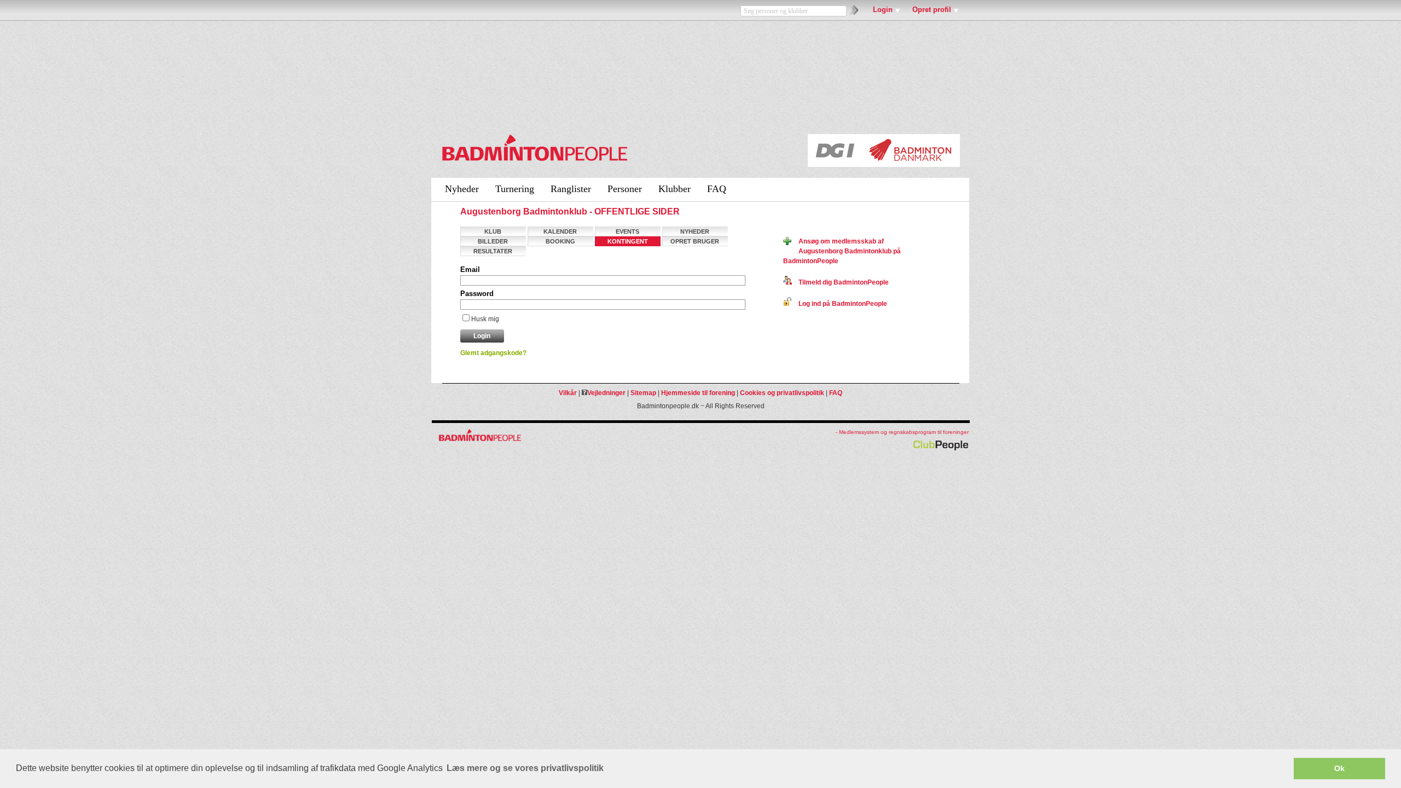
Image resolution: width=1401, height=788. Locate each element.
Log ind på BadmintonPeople (839, 304)
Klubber (674, 188)
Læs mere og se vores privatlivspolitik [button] (525, 768)
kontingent (627, 241)
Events (627, 231)
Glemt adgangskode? (493, 353)
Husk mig (485, 319)
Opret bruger (694, 241)
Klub (492, 231)
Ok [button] (1339, 768)
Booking (560, 241)
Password (477, 293)
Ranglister (571, 188)
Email (470, 269)
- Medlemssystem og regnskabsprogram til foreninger (902, 432)
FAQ (716, 188)
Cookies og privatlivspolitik (782, 393)
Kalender (560, 231)
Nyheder (462, 188)
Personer (624, 188)
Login (883, 9)
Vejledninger (606, 393)
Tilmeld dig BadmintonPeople (840, 282)
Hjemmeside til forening (698, 393)
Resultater (492, 251)
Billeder (493, 241)
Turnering (514, 188)
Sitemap (643, 393)
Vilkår (568, 393)
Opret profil (931, 9)
